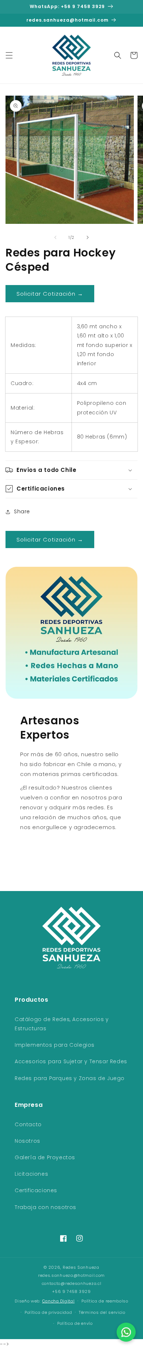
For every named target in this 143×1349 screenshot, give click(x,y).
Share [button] (22, 511)
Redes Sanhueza (81, 1267)
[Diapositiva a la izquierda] (55, 237)
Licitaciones (31, 1174)
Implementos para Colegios (55, 1045)
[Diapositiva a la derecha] (88, 237)
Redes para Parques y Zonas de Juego (70, 1078)
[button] (9, 55)
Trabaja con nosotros (45, 1207)
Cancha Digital (58, 1301)
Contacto (28, 1124)
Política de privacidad (48, 1312)
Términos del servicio (102, 1312)
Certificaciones (36, 1190)
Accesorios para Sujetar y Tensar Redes (71, 1061)
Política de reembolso (104, 1301)
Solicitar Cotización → (49, 293)
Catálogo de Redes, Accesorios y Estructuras (62, 1024)
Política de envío (75, 1323)
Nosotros (27, 1141)
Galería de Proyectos (45, 1157)
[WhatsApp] (126, 1332)
